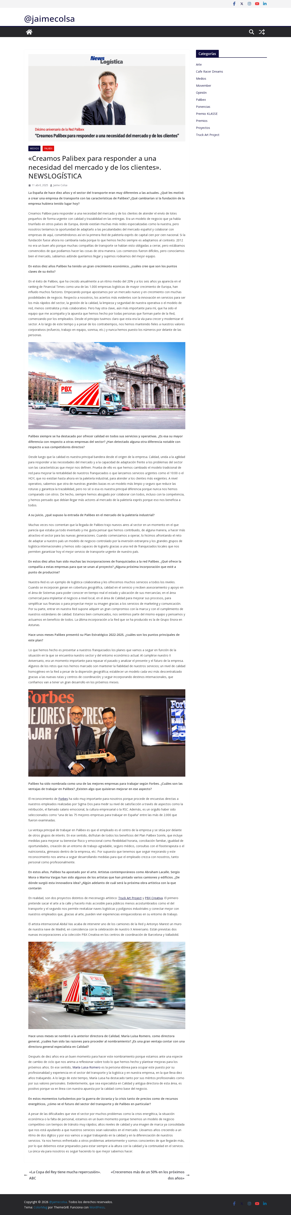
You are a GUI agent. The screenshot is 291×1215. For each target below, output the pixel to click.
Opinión (201, 93)
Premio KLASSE (207, 114)
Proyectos (203, 128)
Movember (203, 85)
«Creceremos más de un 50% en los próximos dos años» (147, 1175)
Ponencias (203, 107)
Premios (201, 121)
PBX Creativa (154, 898)
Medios (34, 148)
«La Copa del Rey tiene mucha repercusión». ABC (65, 1175)
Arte (199, 64)
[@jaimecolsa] (29, 32)
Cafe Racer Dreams (209, 71)
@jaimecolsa (49, 18)
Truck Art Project (207, 135)
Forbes (63, 799)
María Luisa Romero (86, 1067)
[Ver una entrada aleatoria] (262, 32)
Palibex (48, 148)
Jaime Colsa (60, 185)
